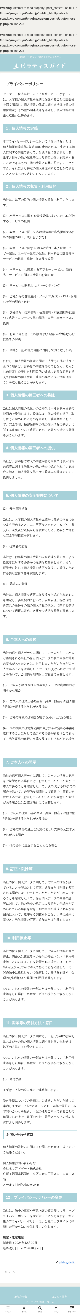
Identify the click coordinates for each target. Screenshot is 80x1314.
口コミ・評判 (59, 1296)
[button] (72, 784)
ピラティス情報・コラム (40, 1302)
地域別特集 (20, 1296)
